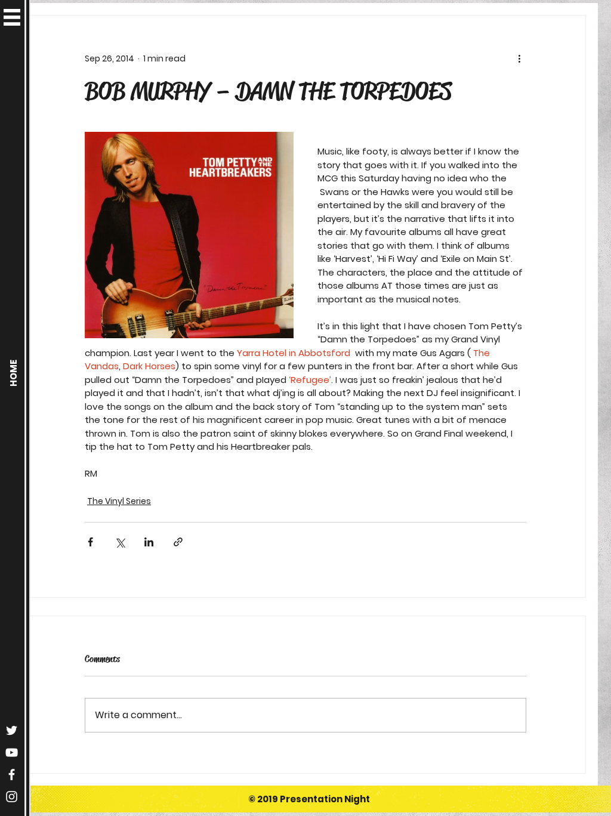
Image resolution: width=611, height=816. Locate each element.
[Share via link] (178, 542)
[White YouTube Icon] (11, 752)
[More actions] (519, 58)
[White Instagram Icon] (11, 796)
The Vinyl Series (119, 501)
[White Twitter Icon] (11, 730)
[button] (12, 17)
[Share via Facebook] (90, 542)
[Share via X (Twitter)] (119, 542)
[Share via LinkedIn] (149, 542)
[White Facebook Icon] (11, 774)
